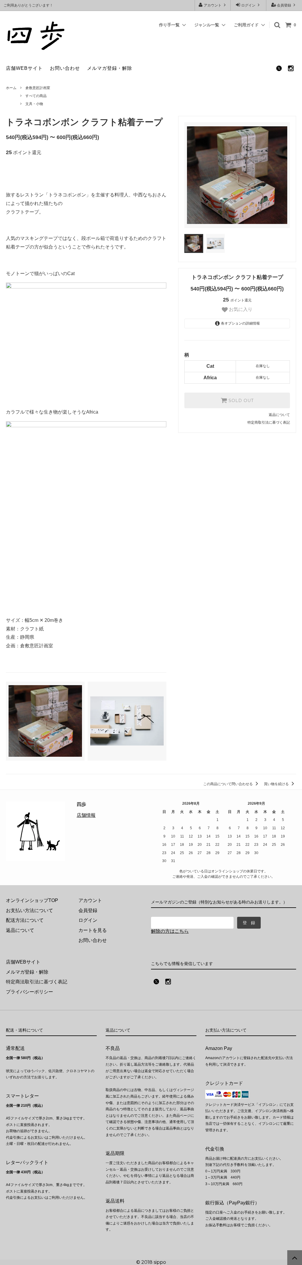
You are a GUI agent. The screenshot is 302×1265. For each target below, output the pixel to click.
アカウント (212, 5)
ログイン (248, 5)
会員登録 (284, 5)
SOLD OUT (240, 400)
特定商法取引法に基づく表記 (36, 981)
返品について (279, 415)
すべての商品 (36, 96)
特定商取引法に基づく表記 (268, 422)
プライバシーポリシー (29, 991)
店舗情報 (86, 815)
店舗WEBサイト (24, 68)
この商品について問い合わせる (228, 784)
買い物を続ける (277, 784)
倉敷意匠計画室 (37, 88)
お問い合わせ (65, 68)
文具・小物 (34, 104)
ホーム (11, 88)
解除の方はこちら (170, 931)
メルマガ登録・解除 (109, 68)
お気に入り (240, 309)
